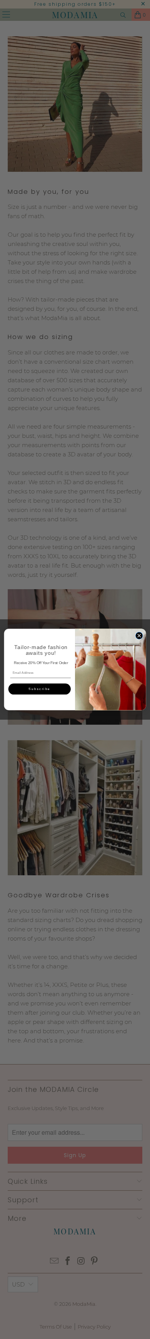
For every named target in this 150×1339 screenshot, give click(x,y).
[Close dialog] (139, 635)
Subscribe (39, 689)
